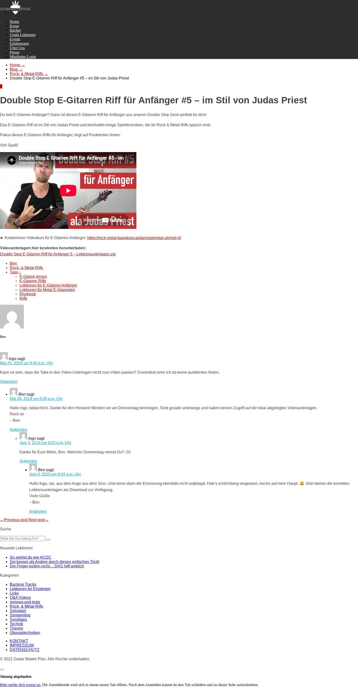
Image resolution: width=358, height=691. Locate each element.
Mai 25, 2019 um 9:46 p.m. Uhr (26, 363)
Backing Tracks (23, 584)
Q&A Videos (20, 597)
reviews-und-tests (25, 602)
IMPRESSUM (22, 645)
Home (14, 21)
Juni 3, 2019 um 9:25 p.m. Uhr (45, 443)
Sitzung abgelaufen (15, 676)
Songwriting (20, 615)
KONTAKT (19, 641)
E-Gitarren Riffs (32, 281)
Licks (14, 593)
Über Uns (17, 48)
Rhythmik (27, 294)
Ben (13, 263)
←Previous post (14, 520)
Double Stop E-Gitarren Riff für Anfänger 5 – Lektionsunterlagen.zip (58, 254)
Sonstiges (18, 619)
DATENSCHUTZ (24, 650)
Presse (14, 52)
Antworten (9, 382)
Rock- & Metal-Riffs (26, 268)
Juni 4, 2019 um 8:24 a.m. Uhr (55, 474)
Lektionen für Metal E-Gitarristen (47, 290)
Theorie (16, 628)
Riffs (23, 298)
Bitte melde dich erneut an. (20, 685)
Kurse (14, 26)
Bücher (15, 30)
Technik (16, 624)
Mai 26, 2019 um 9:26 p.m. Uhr (36, 399)
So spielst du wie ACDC (30, 557)
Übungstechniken (25, 633)
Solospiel (18, 611)
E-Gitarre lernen (33, 276)
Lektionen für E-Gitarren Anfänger (48, 285)
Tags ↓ (15, 272)
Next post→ (38, 520)
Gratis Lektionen (23, 35)
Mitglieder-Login (23, 57)
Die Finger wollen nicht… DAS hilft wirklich (47, 566)
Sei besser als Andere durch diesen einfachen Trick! (54, 562)
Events (15, 39)
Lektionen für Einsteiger (30, 589)
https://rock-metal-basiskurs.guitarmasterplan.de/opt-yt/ (134, 238)
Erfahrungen (19, 43)
